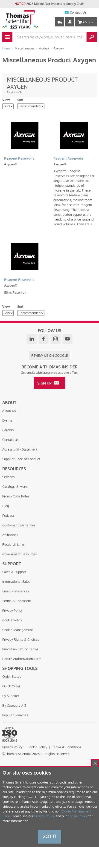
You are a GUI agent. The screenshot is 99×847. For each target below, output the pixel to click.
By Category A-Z (14, 705)
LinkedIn (31, 339)
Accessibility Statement (19, 449)
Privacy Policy (12, 610)
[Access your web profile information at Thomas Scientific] (69, 21)
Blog (5, 506)
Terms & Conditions (17, 601)
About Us (9, 410)
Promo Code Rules (15, 496)
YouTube (67, 339)
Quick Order (11, 686)
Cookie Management (17, 630)
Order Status (11, 676)
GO (92, 37)
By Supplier (10, 696)
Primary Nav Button (7, 37)
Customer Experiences (18, 525)
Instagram (55, 339)
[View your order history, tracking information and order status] (59, 21)
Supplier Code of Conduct (21, 459)
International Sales (16, 581)
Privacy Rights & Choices (20, 639)
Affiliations (10, 535)
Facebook (43, 339)
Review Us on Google (49, 355)
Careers (8, 430)
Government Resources (19, 554)
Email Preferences (15, 591)
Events (7, 420)
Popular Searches (15, 715)
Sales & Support (14, 572)
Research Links (13, 544)
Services (8, 477)
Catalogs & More (14, 486)
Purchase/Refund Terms (20, 649)
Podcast (8, 515)
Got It (49, 836)
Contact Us (78, 12)
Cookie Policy (12, 620)
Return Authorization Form (21, 659)
